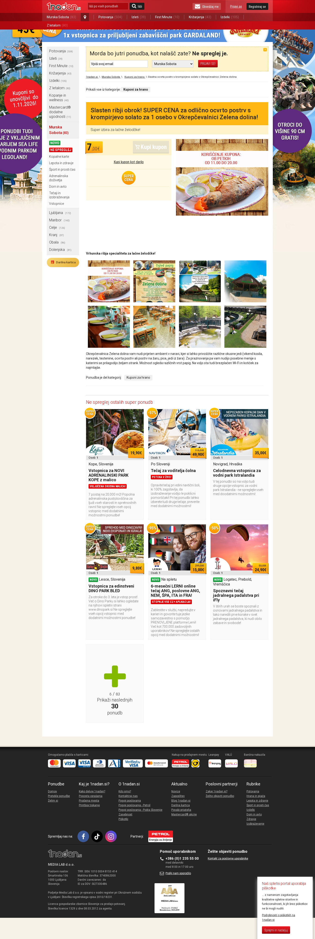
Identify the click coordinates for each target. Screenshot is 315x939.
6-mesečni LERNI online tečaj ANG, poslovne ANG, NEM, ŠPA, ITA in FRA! (175, 591)
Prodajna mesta (89, 800)
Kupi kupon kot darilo (129, 162)
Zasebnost (125, 814)
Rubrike (253, 784)
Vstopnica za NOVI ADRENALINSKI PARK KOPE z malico (108, 475)
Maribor (59, 220)
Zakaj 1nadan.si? (216, 791)
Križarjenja (200, 17)
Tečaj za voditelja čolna (173, 470)
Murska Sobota (61, 17)
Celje (57, 227)
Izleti (139, 17)
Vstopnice (56, 203)
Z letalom (57, 25)
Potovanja (110, 17)
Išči (140, 6)
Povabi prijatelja (181, 809)
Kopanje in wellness (59, 97)
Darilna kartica (63, 262)
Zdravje (251, 819)
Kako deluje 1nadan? (92, 791)
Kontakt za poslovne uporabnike (228, 858)
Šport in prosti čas (62, 169)
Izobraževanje (255, 823)
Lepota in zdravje (61, 163)
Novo (54, 143)
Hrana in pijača (256, 796)
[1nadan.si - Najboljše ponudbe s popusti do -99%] (64, 6)
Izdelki (230, 17)
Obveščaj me (210, 7)
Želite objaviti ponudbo (220, 796)
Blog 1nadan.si (180, 800)
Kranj (56, 235)
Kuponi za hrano (138, 377)
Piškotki (123, 819)
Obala (57, 242)
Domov (52, 791)
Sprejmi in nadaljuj (276, 930)
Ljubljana (60, 213)
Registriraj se (257, 7)
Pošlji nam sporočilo (178, 873)
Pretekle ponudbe (59, 796)
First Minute (167, 17)
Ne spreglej (60, 150)
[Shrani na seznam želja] (138, 415)
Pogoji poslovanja (130, 800)
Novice (175, 791)
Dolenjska (60, 249)
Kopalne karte (59, 156)
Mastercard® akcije (184, 814)
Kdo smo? (125, 791)
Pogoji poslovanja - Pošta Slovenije (140, 809)
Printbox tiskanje (89, 805)
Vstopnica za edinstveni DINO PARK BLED (111, 588)
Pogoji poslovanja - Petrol (134, 805)
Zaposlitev (178, 796)
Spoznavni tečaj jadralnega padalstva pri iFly (236, 595)
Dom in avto (58, 186)
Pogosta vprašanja (90, 796)
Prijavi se (236, 6)
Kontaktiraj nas (128, 796)
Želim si (53, 800)
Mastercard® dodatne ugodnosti (60, 112)
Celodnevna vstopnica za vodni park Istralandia (237, 473)
